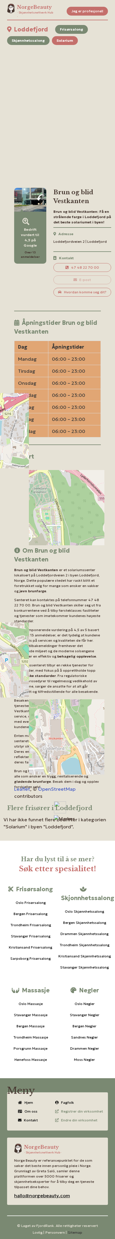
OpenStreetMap (56, 789)
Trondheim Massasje (30, 1037)
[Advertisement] (57, 109)
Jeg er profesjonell (87, 11)
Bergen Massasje (31, 1026)
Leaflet (22, 789)
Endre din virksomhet (79, 1120)
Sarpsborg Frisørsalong (30, 958)
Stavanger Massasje (30, 1015)
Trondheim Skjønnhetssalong (84, 945)
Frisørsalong (71, 29)
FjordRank (45, 1225)
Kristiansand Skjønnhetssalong (84, 956)
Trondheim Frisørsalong (30, 925)
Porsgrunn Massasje (30, 1048)
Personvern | (56, 1232)
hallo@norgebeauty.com (42, 1195)
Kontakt (31, 1120)
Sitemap (75, 1232)
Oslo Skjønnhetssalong (84, 911)
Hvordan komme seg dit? (85, 292)
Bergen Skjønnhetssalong (84, 922)
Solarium (65, 40)
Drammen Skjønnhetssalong (84, 934)
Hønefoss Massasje (30, 1059)
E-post (85, 279)
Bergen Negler (84, 1026)
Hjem (28, 1102)
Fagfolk (67, 1102)
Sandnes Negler (84, 1037)
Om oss (30, 1111)
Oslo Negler (85, 1003)
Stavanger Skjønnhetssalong (84, 967)
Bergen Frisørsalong (30, 914)
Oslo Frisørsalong (31, 902)
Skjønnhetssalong (28, 40)
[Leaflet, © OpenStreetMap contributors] (57, 500)
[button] (64, 818)
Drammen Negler (84, 1048)
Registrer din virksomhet (82, 1111)
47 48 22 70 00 (85, 267)
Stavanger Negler (84, 1015)
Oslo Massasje (31, 1003)
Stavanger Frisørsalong (30, 936)
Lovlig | (38, 1232)
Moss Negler (84, 1059)
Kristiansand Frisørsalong (30, 947)
